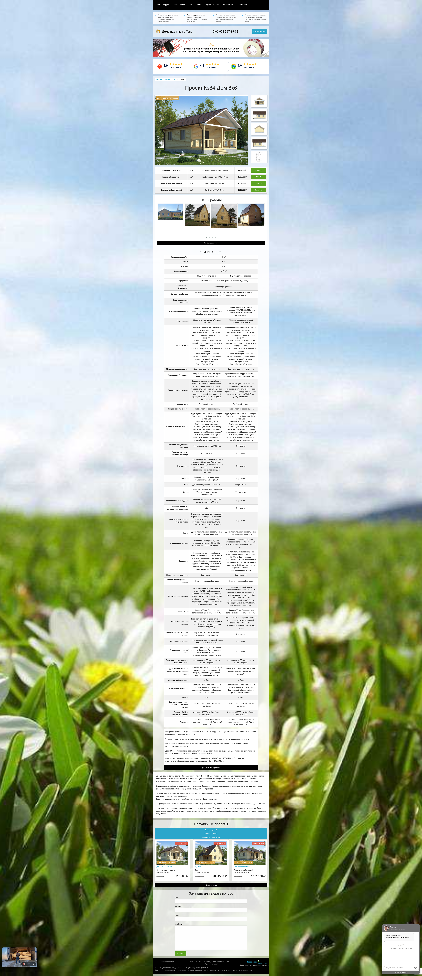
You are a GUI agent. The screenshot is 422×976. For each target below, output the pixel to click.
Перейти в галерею (211, 243)
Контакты (243, 5)
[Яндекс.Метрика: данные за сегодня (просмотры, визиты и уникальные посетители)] (262, 962)
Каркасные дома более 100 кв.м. (211, 837)
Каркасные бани (212, 5)
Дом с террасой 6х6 (164, 867)
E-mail (177, 915)
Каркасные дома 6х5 (211, 834)
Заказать (258, 170)
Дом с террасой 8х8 (242, 867)
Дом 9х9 (198, 867)
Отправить (181, 953)
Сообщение (179, 924)
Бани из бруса (196, 5)
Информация (227, 5)
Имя (176, 898)
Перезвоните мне (259, 31)
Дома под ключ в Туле (176, 31)
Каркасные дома (179, 5)
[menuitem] (163, 5)
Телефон (178, 906)
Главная (159, 79)
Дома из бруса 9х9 (211, 830)
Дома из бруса (163, 5)
